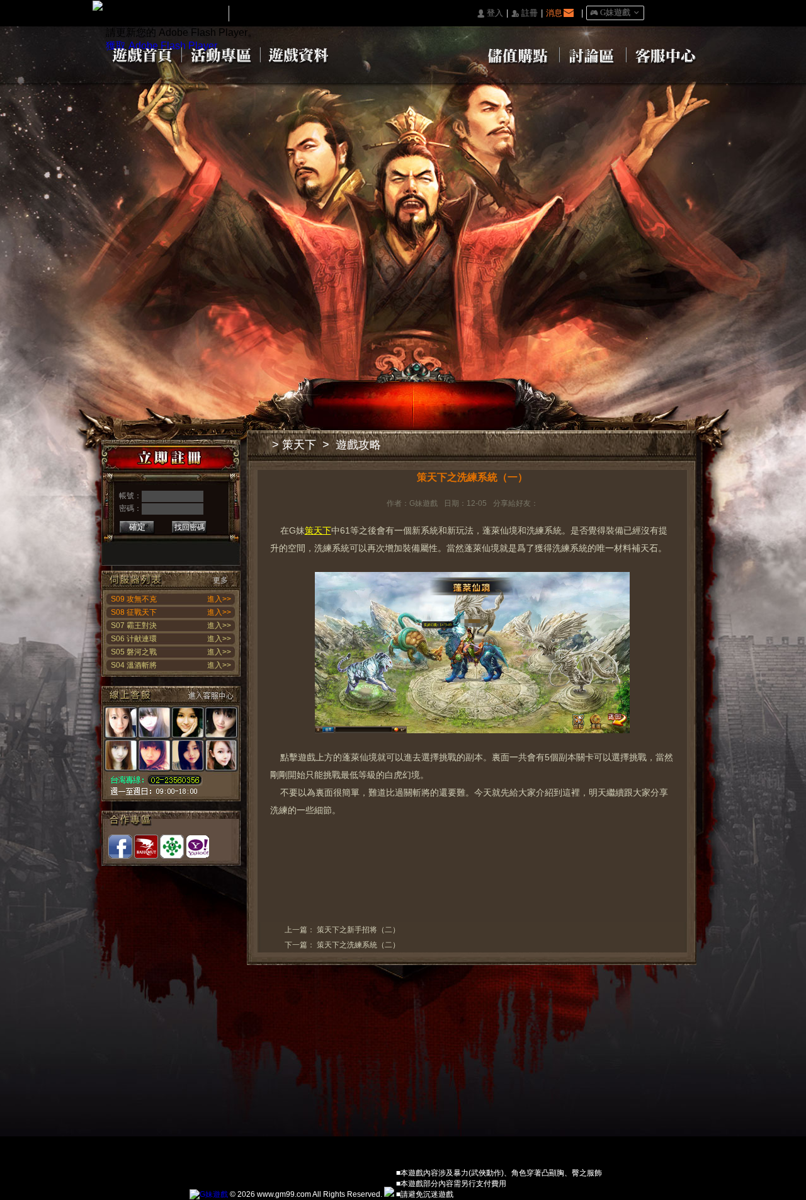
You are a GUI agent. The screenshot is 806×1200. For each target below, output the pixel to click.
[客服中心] (666, 54)
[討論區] (593, 54)
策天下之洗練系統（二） (358, 944)
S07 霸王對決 (134, 625)
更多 (220, 580)
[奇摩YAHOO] (198, 847)
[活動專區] (221, 54)
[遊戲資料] (300, 54)
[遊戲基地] (172, 847)
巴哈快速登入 (160, 549)
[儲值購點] (516, 54)
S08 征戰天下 (134, 612)
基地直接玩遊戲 (180, 549)
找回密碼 (189, 527)
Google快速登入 (140, 549)
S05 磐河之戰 (134, 652)
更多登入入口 (219, 549)
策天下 (299, 444)
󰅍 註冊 (524, 13)
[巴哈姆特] (146, 847)
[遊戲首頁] (141, 54)
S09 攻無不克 (134, 599)
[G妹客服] (171, 743)
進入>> (219, 599)
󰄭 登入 (490, 13)
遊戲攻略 (358, 444)
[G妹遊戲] (209, 1194)
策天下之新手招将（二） (358, 929)
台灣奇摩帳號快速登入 (199, 549)
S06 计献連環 (134, 638)
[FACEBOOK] (120, 847)
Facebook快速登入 (121, 549)
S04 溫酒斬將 (134, 665)
